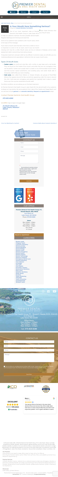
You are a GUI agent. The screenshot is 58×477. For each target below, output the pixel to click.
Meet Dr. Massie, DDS (18, 453)
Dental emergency (22, 251)
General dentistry (21, 28)
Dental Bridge (20, 249)
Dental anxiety (20, 246)
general (15, 91)
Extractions (5, 462)
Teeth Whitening (50, 464)
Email (13, 12)
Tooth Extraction (21, 279)
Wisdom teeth (20, 282)
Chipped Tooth (20, 243)
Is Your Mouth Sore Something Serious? (30, 26)
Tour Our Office (39, 453)
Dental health (20, 253)
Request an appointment (42, 91)
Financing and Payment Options (11, 455)
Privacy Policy (35, 455)
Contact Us (51, 455)
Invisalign (19, 263)
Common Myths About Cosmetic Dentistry (44, 123)
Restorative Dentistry (22, 269)
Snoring (18, 275)
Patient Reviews (15, 470)
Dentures (40, 461)
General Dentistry (14, 462)
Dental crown (20, 250)
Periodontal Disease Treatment (46, 462)
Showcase (6, 469)
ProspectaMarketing (39, 474)
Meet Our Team (29, 453)
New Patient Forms (26, 455)
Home (4, 453)
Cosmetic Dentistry (22, 244)
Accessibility (44, 455)
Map (24, 12)
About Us (9, 453)
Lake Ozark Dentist (5, 23)
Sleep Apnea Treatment (38, 464)
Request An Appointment (9, 456)
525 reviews (15, 407)
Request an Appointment (22, 234)
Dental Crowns (22, 461)
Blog (12, 23)
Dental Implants (32, 461)
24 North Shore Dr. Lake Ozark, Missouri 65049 (11, 107)
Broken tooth (20, 241)
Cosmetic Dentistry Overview (10, 461)
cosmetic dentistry (27, 91)
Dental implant (20, 254)
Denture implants (21, 257)
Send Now (29, 181)
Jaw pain (19, 264)
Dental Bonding (21, 247)
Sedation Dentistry (26, 464)
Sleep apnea (20, 273)
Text (34, 12)
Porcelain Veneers (7, 464)
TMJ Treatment (6, 465)
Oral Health (29, 28)
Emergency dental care (23, 259)
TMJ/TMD (19, 277)
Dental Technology (22, 256)
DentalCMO (16, 474)
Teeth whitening (21, 276)
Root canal (19, 270)
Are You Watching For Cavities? (10, 123)
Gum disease (20, 262)
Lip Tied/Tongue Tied (31, 462)
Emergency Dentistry (49, 461)
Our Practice (6, 451)
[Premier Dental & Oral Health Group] (29, 5)
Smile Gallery (6, 470)
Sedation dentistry (22, 272)
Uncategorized (20, 280)
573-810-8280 (8, 98)
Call (46, 12)
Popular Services (7, 459)
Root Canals (16, 464)
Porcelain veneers (21, 267)
